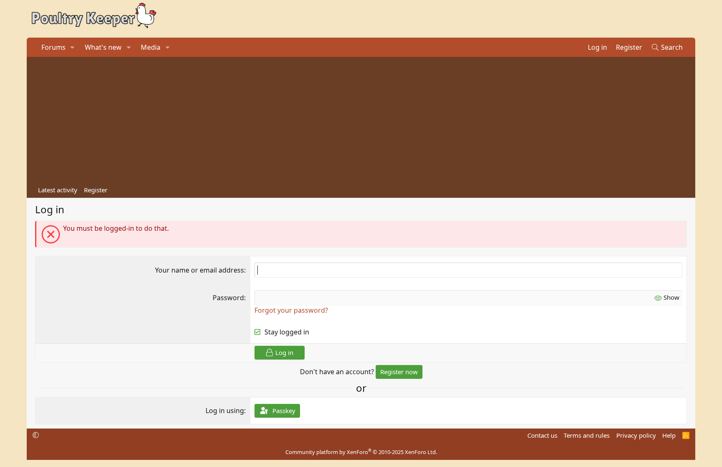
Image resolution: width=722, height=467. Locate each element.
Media (150, 47)
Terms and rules (587, 435)
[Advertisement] (361, 119)
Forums (53, 47)
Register (95, 190)
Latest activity (57, 190)
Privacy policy (636, 435)
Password (228, 297)
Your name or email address (199, 270)
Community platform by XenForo (361, 452)
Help (669, 435)
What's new (103, 47)
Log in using (225, 410)
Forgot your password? (291, 310)
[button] (72, 47)
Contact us (542, 435)
